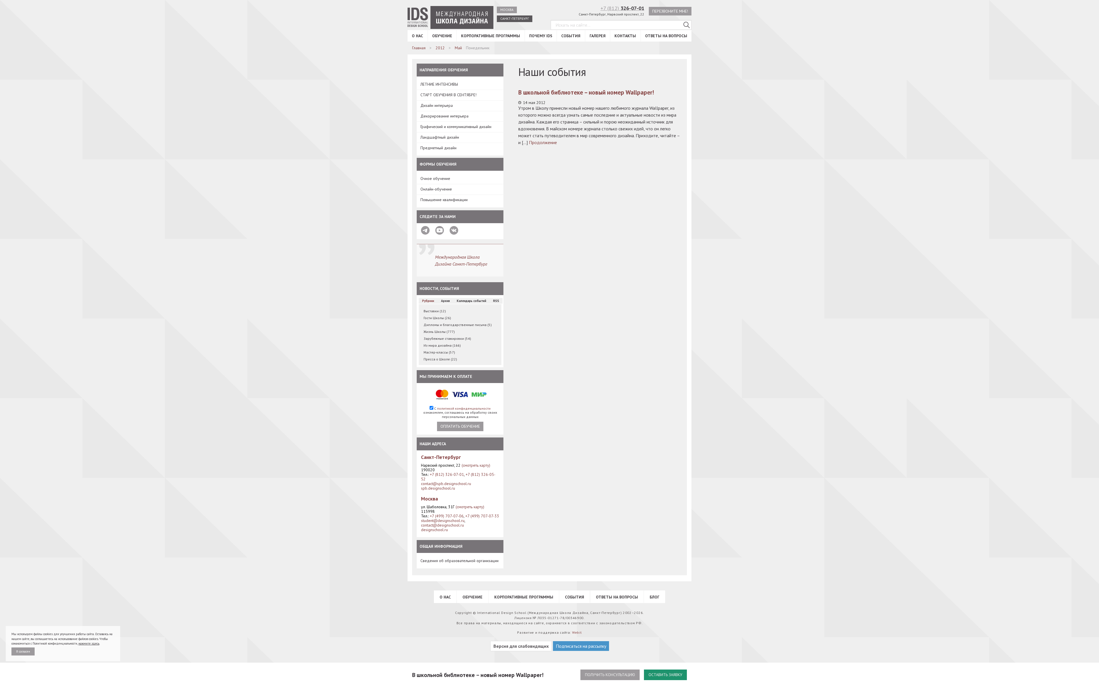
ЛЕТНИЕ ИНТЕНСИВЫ (439, 84)
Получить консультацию (610, 674)
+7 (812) (622, 8)
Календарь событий (471, 301)
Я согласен (23, 651)
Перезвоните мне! (670, 11)
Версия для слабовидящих (521, 646)
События (570, 35)
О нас (417, 35)
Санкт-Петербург (514, 18)
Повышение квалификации (444, 199)
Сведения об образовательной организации (459, 560)
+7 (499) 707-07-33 (482, 516)
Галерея (598, 35)
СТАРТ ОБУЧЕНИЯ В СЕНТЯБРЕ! (448, 94)
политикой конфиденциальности (464, 408)
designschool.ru (434, 529)
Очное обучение (435, 178)
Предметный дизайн (438, 147)
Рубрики (428, 301)
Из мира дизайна (442, 345)
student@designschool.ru (442, 520)
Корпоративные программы (490, 35)
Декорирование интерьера (444, 116)
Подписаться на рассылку (581, 646)
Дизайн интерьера (436, 105)
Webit (577, 632)
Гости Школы (437, 318)
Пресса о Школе (440, 359)
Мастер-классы (439, 352)
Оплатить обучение (460, 426)
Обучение (442, 35)
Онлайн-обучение (436, 189)
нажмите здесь (88, 643)
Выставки (435, 311)
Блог (654, 597)
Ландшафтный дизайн (439, 137)
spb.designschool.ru (438, 488)
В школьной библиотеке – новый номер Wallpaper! (586, 92)
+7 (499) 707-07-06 (447, 516)
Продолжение (543, 142)
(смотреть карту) (476, 465)
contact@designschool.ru (442, 525)
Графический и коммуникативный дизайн (455, 126)
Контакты (625, 35)
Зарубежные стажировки (447, 338)
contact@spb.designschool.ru (446, 483)
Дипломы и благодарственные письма (458, 325)
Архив (445, 301)
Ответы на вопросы (666, 35)
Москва (506, 9)
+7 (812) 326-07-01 (447, 474)
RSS (496, 301)
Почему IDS (540, 35)
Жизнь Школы (439, 331)
